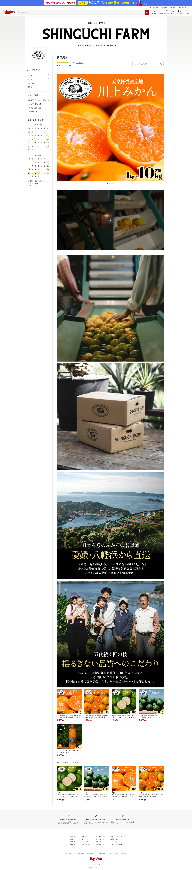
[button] (184, 7)
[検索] (147, 12)
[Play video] (110, 220)
